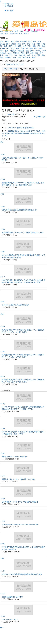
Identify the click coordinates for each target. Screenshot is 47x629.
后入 (9, 53)
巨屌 (22, 48)
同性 (1, 50)
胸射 (33, 57)
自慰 (22, 53)
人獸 (38, 55)
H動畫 (7, 41)
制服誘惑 (21, 50)
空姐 (44, 50)
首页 (5, 69)
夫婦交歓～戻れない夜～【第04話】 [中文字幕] (18, 479)
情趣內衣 (3, 53)
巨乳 (29, 46)
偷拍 (17, 41)
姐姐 (24, 46)
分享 (37, 116)
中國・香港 (4, 33)
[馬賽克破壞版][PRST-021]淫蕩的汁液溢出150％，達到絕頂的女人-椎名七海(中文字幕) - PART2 (23, 380)
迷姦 (6, 50)
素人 (16, 55)
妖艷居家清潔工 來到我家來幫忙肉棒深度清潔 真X (19, 210)
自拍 (12, 41)
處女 (12, 48)
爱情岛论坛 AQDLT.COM (15, 64)
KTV (34, 41)
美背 (43, 46)
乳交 (1, 55)
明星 (1, 57)
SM (27, 48)
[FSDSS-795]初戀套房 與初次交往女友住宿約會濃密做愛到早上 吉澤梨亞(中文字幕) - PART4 (23, 432)
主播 (15, 46)
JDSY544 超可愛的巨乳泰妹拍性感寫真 (15, 305)
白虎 (28, 55)
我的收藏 (9, 10)
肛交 (11, 55)
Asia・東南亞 (24, 33)
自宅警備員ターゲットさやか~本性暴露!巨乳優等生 (20, 502)
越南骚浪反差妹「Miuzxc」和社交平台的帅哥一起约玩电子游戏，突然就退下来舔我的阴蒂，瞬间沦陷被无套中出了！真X (23, 133)
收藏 (42, 116)
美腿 (17, 48)
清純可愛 (22, 55)
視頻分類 (9, 4)
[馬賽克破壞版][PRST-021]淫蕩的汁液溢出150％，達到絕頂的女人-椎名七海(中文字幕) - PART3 (23, 356)
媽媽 (19, 46)
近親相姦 (13, 50)
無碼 (1, 41)
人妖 (14, 57)
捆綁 (31, 48)
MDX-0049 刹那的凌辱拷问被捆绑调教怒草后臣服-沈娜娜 (22, 574)
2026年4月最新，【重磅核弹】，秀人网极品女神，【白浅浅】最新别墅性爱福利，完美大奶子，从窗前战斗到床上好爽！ (23, 281)
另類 (19, 57)
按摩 (24, 57)
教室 (39, 41)
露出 (28, 57)
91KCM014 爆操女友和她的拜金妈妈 (21, 127)
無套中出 (16, 53)
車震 (19, 44)
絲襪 (27, 50)
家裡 (24, 44)
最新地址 (9, 6)
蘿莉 (43, 55)
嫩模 (5, 46)
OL (1, 46)
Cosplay (38, 50)
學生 (33, 44)
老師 (38, 44)
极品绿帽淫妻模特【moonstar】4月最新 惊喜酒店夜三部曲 (22, 232)
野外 (8, 44)
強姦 (40, 48)
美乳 (34, 46)
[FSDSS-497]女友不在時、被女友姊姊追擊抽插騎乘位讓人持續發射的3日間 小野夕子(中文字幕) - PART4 (23, 408)
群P (41, 53)
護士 (32, 50)
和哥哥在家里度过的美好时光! (12, 597)
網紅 (10, 46)
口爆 (27, 53)
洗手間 (13, 44)
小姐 (43, 44)
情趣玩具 (8, 57)
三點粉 (2, 48)
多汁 (8, 48)
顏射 (6, 55)
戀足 (36, 48)
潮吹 (36, 53)
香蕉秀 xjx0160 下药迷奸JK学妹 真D (14, 456)
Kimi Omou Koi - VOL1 (10, 619)
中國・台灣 (14, 33)
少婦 (28, 44)
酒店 (29, 41)
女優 (33, 55)
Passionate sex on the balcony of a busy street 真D (20, 524)
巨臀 (38, 46)
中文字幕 (23, 41)
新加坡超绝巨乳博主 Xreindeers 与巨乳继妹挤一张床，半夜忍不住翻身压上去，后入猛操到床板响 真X (23, 183)
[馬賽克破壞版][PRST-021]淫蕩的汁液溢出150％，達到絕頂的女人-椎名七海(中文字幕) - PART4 (23, 331)
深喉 (32, 53)
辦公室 (2, 44)
